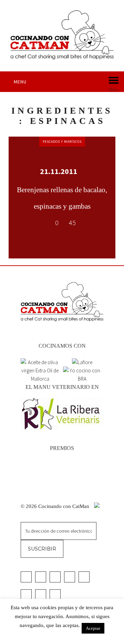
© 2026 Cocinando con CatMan (56, 506)
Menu (20, 82)
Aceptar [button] (93, 628)
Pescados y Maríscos (62, 141)
